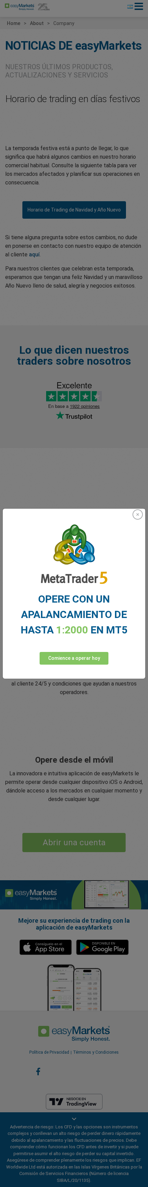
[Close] (137, 514)
